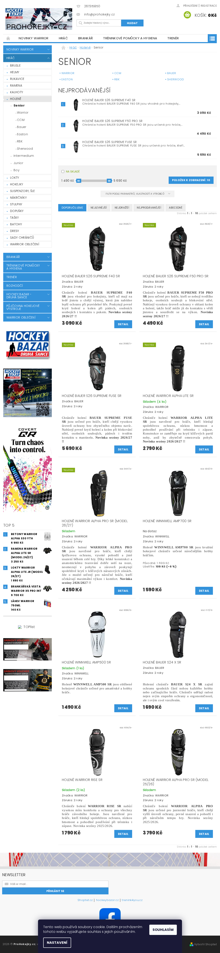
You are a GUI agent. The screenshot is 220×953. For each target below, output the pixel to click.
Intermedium (24, 156)
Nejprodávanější (149, 207)
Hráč (63, 38)
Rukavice (17, 79)
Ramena (16, 85)
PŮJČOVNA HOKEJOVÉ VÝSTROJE (23, 307)
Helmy (14, 72)
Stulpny (16, 204)
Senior (19, 105)
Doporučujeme (72, 207)
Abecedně (175, 207)
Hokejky (16, 184)
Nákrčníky (18, 197)
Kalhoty (16, 92)
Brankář (85, 38)
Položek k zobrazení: (191, 180)
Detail (123, 324)
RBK (20, 141)
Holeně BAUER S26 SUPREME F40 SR (108, 100)
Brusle (15, 65)
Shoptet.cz (85, 900)
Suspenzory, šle (22, 191)
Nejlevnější (99, 207)
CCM (20, 120)
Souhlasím (163, 929)
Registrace (209, 6)
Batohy (16, 224)
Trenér (173, 38)
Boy (17, 170)
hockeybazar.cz (107, 900)
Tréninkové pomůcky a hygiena (130, 38)
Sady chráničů (22, 237)
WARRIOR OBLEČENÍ (24, 244)
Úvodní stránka (8, 38)
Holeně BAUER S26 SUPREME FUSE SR (109, 142)
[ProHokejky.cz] (38, 19)
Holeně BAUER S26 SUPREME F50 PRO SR (112, 121)
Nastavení (57, 942)
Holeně (15, 99)
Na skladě (72, 171)
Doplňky (16, 211)
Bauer (21, 127)
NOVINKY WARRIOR (34, 38)
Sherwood (25, 148)
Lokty (14, 177)
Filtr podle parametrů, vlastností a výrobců (135, 193)
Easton (22, 134)
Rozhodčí (14, 286)
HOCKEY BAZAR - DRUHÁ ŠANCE (18, 295)
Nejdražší (122, 207)
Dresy (14, 231)
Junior (18, 163)
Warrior (22, 112)
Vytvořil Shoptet (205, 944)
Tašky (14, 217)
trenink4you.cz (132, 900)
